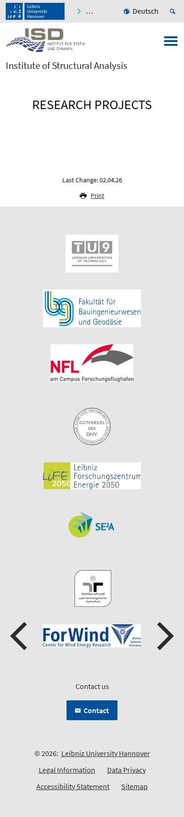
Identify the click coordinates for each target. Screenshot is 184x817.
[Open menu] (170, 44)
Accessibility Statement (72, 786)
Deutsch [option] (146, 11)
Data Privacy (126, 769)
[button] (20, 636)
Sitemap (134, 786)
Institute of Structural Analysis (66, 65)
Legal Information (67, 769)
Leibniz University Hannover (105, 753)
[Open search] (174, 11)
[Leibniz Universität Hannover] (35, 11)
